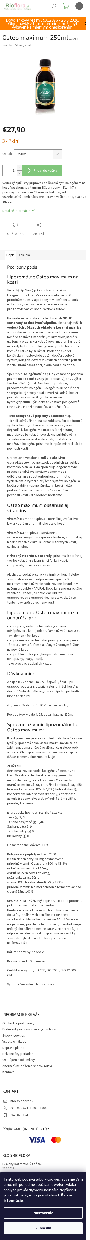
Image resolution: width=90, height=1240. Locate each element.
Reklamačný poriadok (17, 1053)
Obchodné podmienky (18, 1023)
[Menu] (79, 6)
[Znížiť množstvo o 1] (19, 173)
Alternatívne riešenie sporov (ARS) (27, 1066)
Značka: (16, 45)
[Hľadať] (54, 6)
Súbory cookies (13, 1035)
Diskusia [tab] (24, 255)
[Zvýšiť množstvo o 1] (19, 167)
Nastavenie (43, 1212)
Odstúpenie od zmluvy (18, 1059)
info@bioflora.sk (21, 1101)
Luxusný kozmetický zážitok (22, 1164)
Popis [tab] (10, 255)
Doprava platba (13, 1047)
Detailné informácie (16, 210)
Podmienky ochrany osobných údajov (29, 1029)
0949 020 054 (19, 1115)
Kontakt (8, 1072)
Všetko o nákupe (14, 1041)
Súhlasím (43, 1228)
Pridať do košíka (45, 170)
